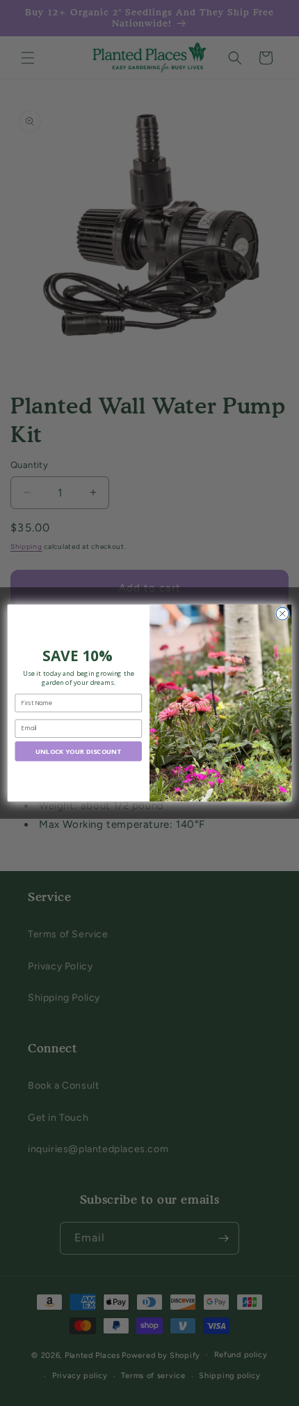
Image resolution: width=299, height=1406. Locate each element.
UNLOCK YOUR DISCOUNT (78, 751)
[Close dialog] (282, 613)
